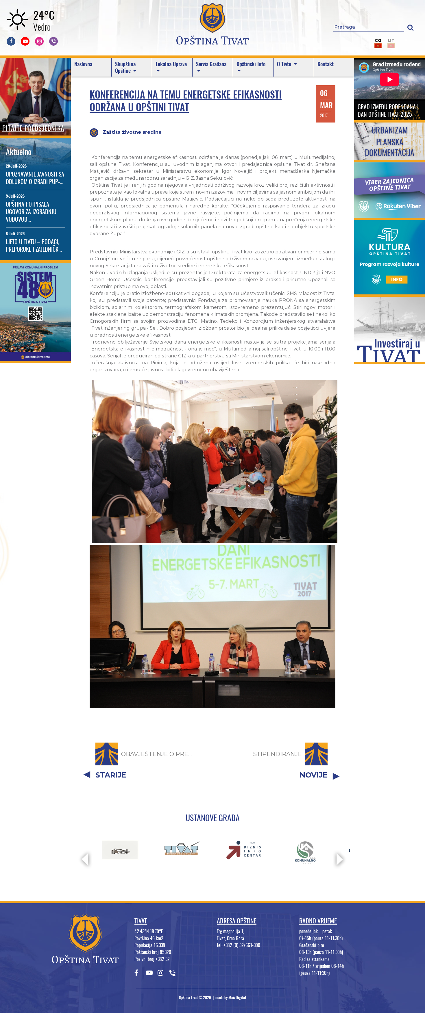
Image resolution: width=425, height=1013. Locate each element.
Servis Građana (211, 64)
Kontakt (325, 64)
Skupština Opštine (125, 67)
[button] (410, 27)
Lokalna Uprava (171, 64)
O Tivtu (285, 64)
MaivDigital (237, 997)
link (35, 357)
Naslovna (83, 64)
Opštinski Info (250, 64)
